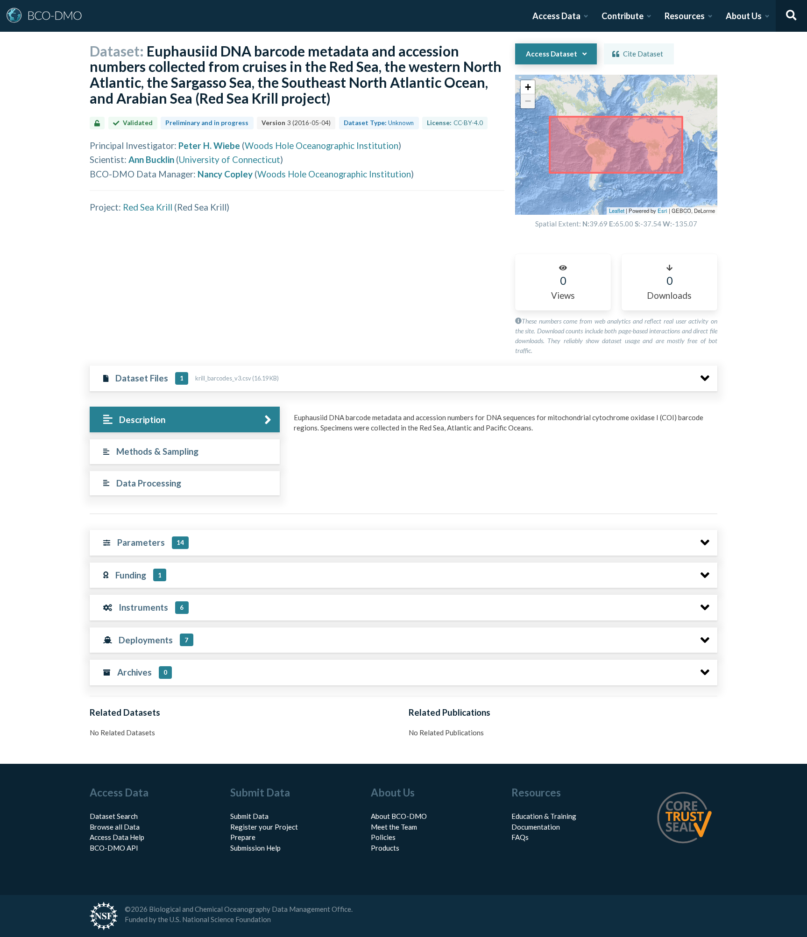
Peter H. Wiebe (209, 145)
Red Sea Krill (147, 207)
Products (385, 848)
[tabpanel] (503, 426)
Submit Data (249, 816)
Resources (685, 16)
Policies (383, 837)
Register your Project (264, 827)
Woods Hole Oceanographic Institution (321, 145)
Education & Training (543, 816)
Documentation (535, 827)
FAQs (520, 837)
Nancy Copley (225, 174)
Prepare (242, 837)
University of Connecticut (229, 159)
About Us (744, 16)
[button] (528, 87)
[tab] (185, 419)
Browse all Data (115, 827)
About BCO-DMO (399, 816)
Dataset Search (114, 816)
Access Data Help (117, 837)
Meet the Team (394, 827)
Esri (662, 210)
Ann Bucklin (151, 159)
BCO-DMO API (114, 848)
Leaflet (616, 210)
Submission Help (255, 848)
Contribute (623, 16)
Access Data (556, 16)
